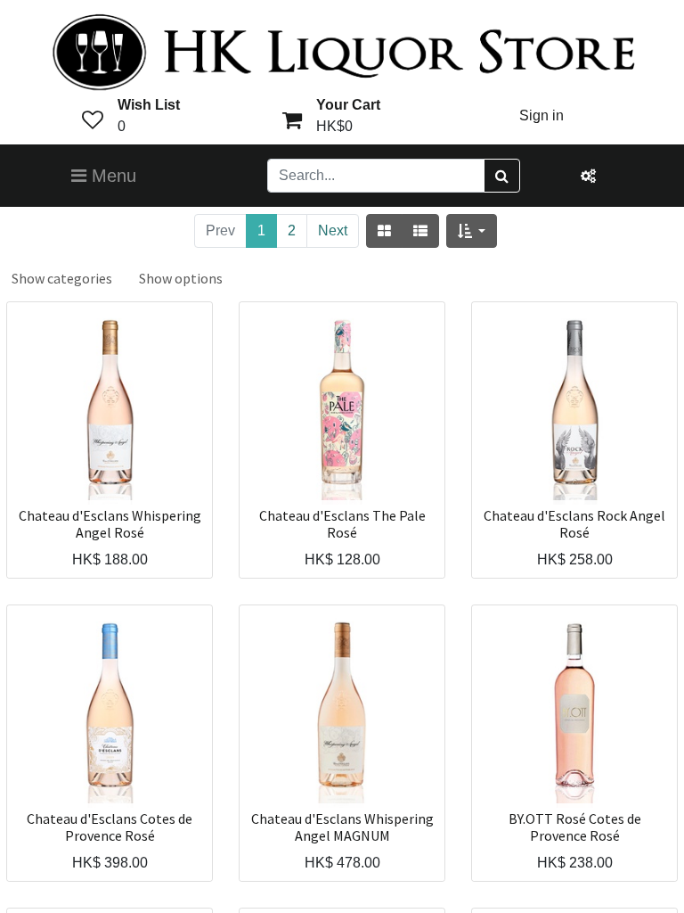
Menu (111, 175)
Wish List (149, 104)
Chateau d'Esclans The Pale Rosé (342, 524)
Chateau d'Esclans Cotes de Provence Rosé (109, 827)
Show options (181, 278)
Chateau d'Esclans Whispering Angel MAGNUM (342, 827)
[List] (420, 231)
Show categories (62, 278)
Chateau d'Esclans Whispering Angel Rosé (110, 524)
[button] (471, 231)
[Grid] (384, 231)
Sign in (541, 115)
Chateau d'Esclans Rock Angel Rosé (574, 524)
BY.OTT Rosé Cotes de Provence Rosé (575, 827)
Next (332, 230)
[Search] (502, 176)
